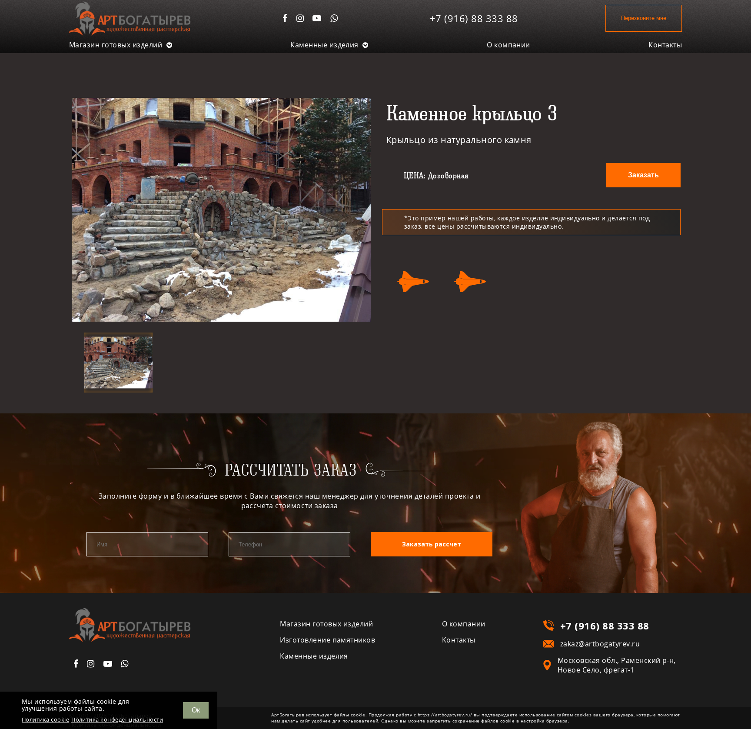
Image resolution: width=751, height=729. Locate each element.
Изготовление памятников (327, 640)
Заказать (643, 175)
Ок (196, 710)
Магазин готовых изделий (116, 45)
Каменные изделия (325, 45)
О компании (508, 45)
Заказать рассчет (431, 544)
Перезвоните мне (643, 18)
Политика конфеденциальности (117, 719)
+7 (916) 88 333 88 (474, 18)
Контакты (665, 45)
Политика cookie (45, 719)
